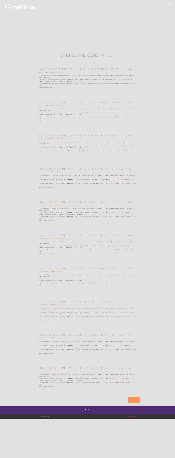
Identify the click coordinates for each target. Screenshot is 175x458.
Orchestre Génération (59, 72)
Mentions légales (132, 416)
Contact (126, 416)
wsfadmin (49, 72)
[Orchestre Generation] (20, 7)
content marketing (120, 79)
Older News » (134, 400)
